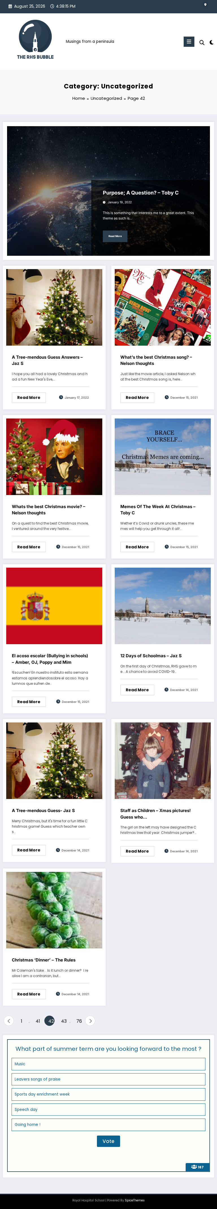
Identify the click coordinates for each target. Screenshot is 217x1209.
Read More (115, 236)
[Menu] (189, 42)
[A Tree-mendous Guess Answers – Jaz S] (54, 307)
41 (38, 1021)
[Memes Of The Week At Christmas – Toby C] (163, 456)
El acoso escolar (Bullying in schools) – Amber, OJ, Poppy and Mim (50, 659)
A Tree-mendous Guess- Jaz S (43, 810)
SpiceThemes (135, 1200)
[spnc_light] (211, 42)
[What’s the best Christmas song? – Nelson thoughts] (163, 307)
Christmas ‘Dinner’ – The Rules (43, 960)
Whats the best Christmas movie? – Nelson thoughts (48, 510)
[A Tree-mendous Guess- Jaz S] (54, 760)
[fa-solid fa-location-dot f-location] (205, 4)
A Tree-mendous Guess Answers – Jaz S (47, 360)
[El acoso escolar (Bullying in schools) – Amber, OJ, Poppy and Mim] (54, 605)
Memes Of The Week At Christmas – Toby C (158, 510)
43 (64, 1021)
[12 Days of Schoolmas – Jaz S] (163, 605)
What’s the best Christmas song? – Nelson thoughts (156, 360)
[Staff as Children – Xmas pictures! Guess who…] (163, 760)
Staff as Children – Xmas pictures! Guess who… (155, 814)
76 (79, 1021)
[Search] (202, 43)
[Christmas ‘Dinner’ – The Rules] (54, 909)
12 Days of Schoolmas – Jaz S (151, 655)
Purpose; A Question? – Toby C (141, 193)
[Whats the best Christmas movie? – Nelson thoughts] (54, 456)
